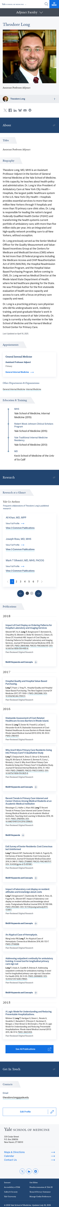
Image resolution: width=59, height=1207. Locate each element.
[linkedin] (29, 1171)
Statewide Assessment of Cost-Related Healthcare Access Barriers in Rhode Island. (27, 719)
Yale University (10, 1196)
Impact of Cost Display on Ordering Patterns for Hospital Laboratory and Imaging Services (28, 626)
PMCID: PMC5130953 (34, 770)
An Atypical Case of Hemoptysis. (21, 934)
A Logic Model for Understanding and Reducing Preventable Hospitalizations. (28, 1013)
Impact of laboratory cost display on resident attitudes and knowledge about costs (27, 890)
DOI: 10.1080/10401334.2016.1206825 (19, 820)
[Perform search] (46, 4)
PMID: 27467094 (18, 819)
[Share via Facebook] (10, 110)
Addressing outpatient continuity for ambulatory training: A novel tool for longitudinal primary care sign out (29, 961)
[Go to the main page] (14, 4)
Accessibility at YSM (12, 1187)
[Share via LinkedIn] (15, 110)
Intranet (7, 1182)
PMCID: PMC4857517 (42, 861)
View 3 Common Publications (20, 528)
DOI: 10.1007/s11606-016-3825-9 (27, 772)
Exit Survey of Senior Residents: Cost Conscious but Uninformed (28, 848)
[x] (22, 1171)
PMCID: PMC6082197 (39, 646)
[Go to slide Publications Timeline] (20, 593)
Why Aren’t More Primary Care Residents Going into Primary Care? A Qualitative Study (28, 751)
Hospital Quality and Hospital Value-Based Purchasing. (26, 682)
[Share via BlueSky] (20, 110)
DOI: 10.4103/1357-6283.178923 (26, 977)
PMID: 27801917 (12, 736)
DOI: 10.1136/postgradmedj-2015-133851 (26, 908)
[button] (29, 12)
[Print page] (30, 110)
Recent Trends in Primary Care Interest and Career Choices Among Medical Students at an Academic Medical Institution (28, 801)
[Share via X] (5, 110)
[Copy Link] (54, 125)
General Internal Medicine (14, 389)
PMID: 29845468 (22, 646)
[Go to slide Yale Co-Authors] (27, 593)
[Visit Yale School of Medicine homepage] (26, 1130)
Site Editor (34, 1182)
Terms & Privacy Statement (40, 1192)
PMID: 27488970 (17, 770)
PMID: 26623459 (25, 1032)
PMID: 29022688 (35, 693)
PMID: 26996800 (35, 976)
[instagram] (35, 1171)
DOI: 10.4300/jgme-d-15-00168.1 (18, 864)
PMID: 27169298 (12, 944)
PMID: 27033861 (12, 907)
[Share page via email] (25, 110)
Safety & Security (11, 1192)
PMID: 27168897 (25, 861)
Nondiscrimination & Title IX (41, 1187)
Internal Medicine (33, 389)
